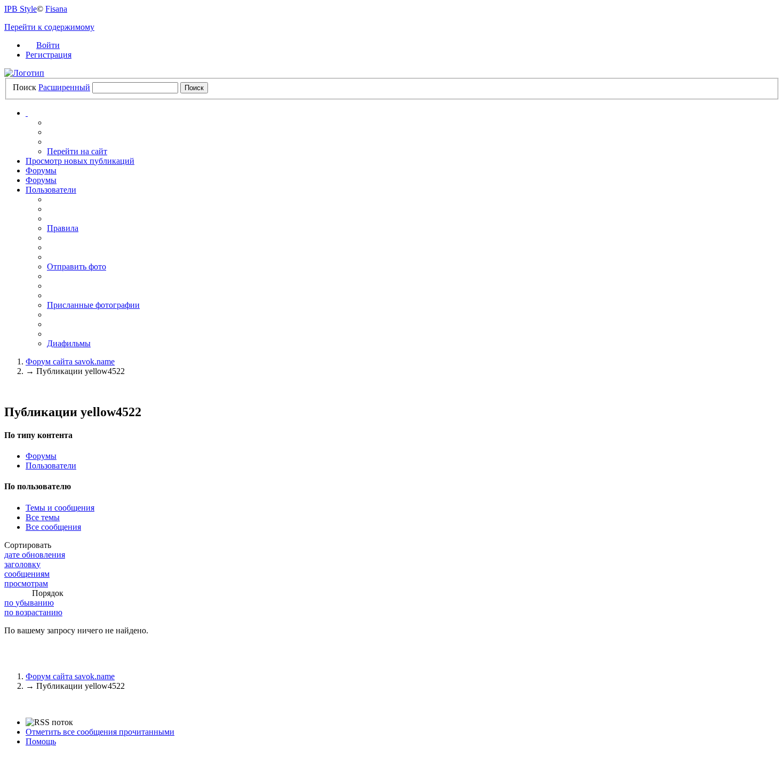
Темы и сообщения (60, 507)
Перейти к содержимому (49, 26)
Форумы (41, 170)
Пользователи (51, 189)
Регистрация (48, 54)
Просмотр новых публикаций (80, 160)
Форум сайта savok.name (70, 676)
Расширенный (64, 87)
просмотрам (26, 583)
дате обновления (34, 554)
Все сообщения (53, 526)
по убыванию (29, 602)
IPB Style (20, 8)
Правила (62, 228)
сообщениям (27, 573)
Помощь (41, 741)
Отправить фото (76, 266)
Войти (48, 45)
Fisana (56, 8)
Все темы (43, 517)
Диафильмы (69, 343)
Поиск (24, 87)
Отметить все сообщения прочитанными (100, 731)
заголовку (22, 564)
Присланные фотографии (93, 304)
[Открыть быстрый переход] (27, 112)
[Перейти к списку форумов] (24, 72)
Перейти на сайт (77, 151)
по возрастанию (33, 612)
